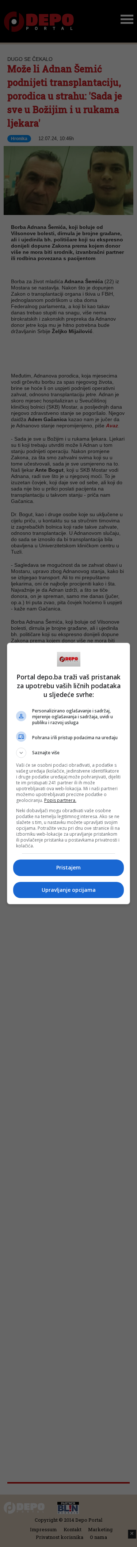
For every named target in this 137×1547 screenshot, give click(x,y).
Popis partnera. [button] (60, 800)
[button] (68, 753)
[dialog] (68, 773)
